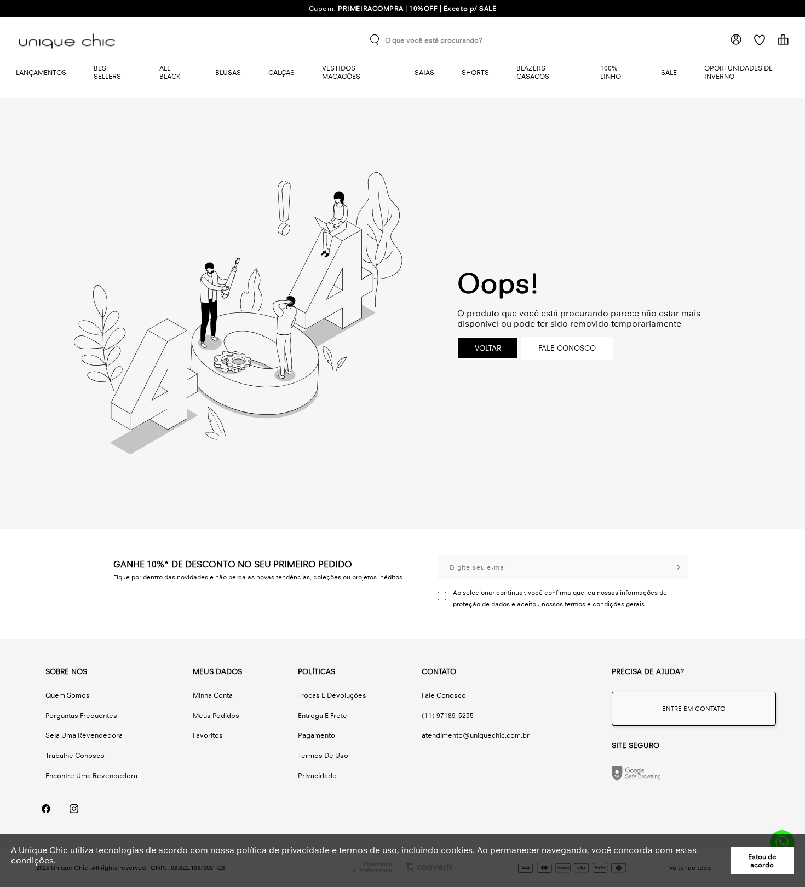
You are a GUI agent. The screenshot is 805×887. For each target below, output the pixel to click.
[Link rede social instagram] (73, 809)
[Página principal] (69, 40)
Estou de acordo (762, 861)
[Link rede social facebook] (45, 809)
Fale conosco (567, 348)
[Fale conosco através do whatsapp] (694, 709)
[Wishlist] (759, 39)
